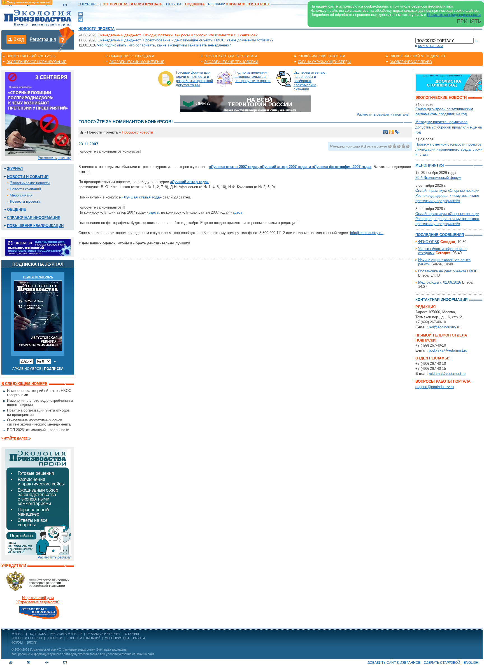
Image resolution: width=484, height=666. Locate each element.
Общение (16, 209)
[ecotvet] (38, 501)
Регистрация (43, 39)
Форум (17, 642)
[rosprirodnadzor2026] (38, 113)
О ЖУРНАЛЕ (88, 4)
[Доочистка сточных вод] (449, 82)
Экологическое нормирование (36, 62)
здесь (154, 212)
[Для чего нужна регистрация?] (62, 39)
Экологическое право (411, 62)
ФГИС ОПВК (428, 242)
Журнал (15, 169)
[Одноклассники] (391, 132)
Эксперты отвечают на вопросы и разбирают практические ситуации (310, 80)
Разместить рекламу (54, 158)
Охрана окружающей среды (324, 62)
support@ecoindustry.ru (434, 387)
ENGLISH (471, 663)
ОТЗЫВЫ (173, 4)
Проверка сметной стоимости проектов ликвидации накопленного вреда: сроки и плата (448, 149)
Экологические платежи (321, 56)
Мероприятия (21, 195)
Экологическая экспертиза (230, 56)
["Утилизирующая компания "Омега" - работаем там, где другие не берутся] (245, 103)
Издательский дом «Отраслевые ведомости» (62, 649)
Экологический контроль (31, 56)
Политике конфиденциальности (454, 15)
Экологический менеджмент (417, 56)
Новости (54, 638)
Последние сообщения (439, 235)
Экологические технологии (231, 62)
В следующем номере (24, 384)
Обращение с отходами (131, 56)
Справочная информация (33, 218)
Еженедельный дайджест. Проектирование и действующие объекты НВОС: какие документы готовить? (185, 40)
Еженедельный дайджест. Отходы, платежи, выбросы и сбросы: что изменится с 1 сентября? (177, 35)
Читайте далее (14, 438)
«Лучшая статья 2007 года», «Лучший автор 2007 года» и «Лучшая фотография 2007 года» (290, 167)
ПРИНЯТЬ (469, 21)
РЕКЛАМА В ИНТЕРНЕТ (104, 633)
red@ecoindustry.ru (444, 327)
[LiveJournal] (397, 132)
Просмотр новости (137, 132)
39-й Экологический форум (438, 178)
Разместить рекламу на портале (383, 114)
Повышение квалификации (35, 226)
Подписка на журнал (38, 264)
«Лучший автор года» (189, 182)
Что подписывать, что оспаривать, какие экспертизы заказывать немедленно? (164, 45)
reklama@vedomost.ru (447, 373)
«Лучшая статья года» (142, 197)
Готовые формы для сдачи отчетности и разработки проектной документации (194, 78)
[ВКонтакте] (80, 14)
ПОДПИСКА (37, 633)
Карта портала (430, 46)
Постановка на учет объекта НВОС (448, 271)
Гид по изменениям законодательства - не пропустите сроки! (253, 76)
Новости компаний (25, 189)
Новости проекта (96, 29)
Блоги (32, 642)
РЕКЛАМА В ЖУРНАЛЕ (66, 633)
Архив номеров (26, 369)
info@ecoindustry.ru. (366, 233)
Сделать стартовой (442, 663)
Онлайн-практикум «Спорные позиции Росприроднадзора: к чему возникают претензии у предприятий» (447, 195)
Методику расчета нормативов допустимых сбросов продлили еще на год (448, 127)
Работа (139, 638)
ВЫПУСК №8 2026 (38, 277)
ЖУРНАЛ (17, 633)
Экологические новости (30, 183)
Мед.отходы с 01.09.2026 (439, 282)
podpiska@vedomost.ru (448, 350)
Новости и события (27, 177)
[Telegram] (80, 19)
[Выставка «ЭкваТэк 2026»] (38, 247)
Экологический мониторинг (136, 62)
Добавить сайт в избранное (393, 663)
